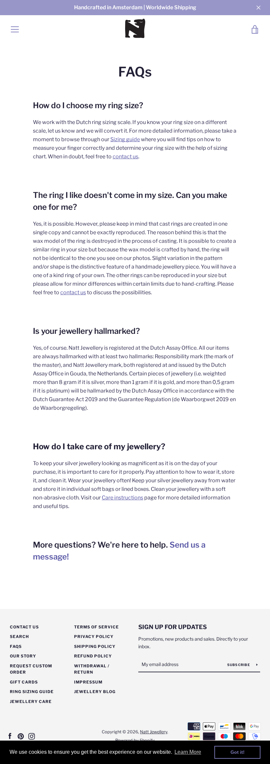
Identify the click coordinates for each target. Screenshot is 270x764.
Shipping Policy (95, 646)
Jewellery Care (31, 701)
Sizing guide (125, 139)
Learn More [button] (188, 752)
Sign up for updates (172, 626)
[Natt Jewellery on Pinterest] (20, 736)
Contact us (24, 626)
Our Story (23, 655)
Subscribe (239, 665)
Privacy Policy (94, 636)
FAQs (16, 646)
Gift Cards (24, 682)
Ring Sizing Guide (32, 691)
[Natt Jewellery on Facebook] (10, 736)
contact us (125, 156)
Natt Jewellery (153, 731)
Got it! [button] (237, 752)
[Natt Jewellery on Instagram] (31, 736)
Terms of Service (96, 626)
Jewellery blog (95, 691)
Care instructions (122, 497)
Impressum (88, 682)
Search (19, 636)
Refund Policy (93, 655)
